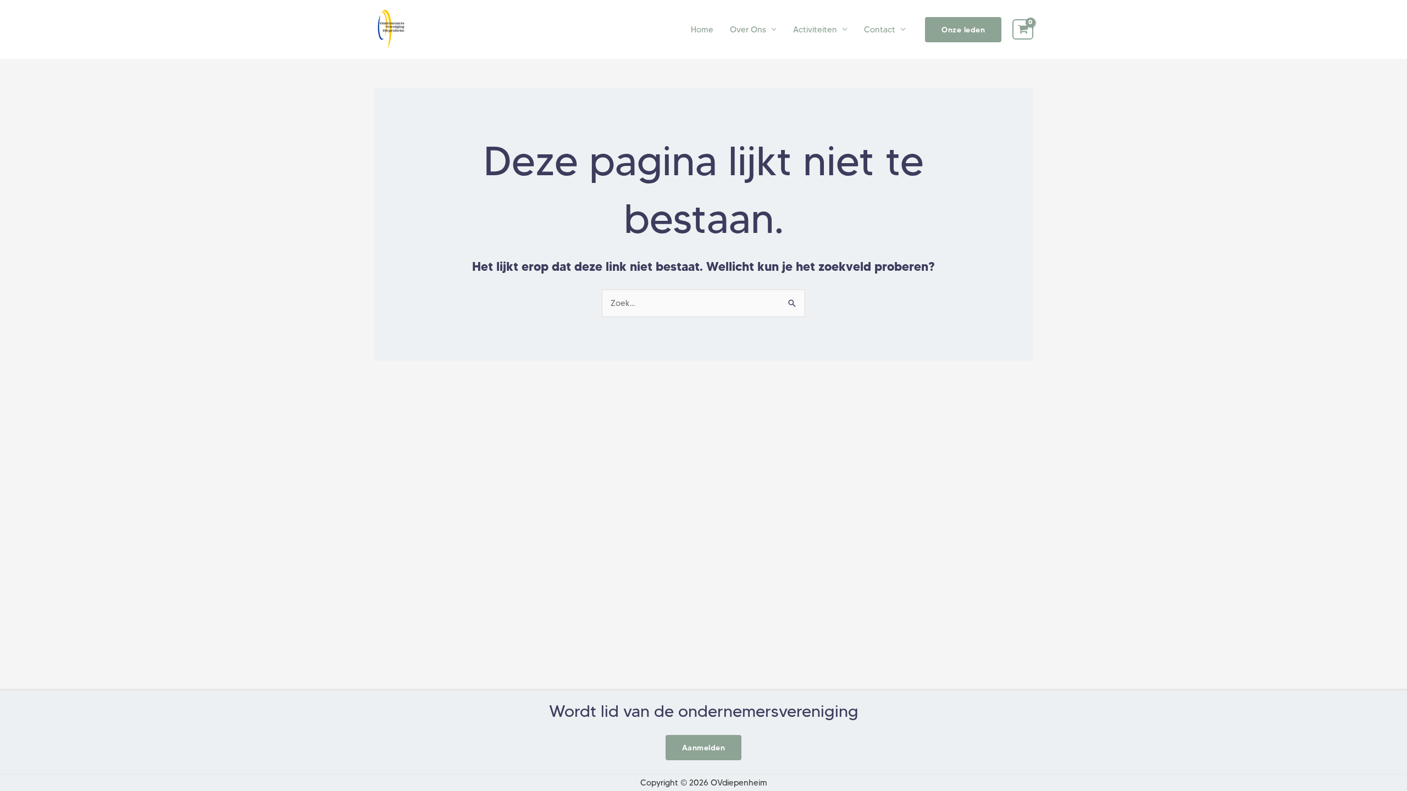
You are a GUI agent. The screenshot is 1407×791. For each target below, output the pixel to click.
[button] (963, 29)
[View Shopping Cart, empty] (1022, 29)
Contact (879, 30)
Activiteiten (815, 30)
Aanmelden (703, 748)
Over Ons (748, 30)
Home (702, 30)
